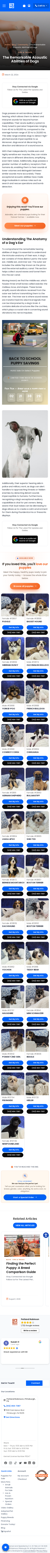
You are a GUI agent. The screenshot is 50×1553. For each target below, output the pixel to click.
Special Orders (8, 1502)
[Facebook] (6, 1463)
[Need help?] (5, 1547)
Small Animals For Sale (9, 1487)
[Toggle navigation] (4, 5)
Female (9, 618)
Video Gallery (7, 1507)
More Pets (5, 1482)
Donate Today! (8, 1524)
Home (7, 45)
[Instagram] (10, 1463)
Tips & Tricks (25, 52)
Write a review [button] (30, 1330)
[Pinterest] (34, 1463)
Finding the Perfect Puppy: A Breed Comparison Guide (21, 1267)
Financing (5, 1521)
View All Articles (25, 1225)
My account (23, 1475)
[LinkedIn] (29, 1463)
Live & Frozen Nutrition (9, 1496)
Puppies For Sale (6, 1477)
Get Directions (13, 1417)
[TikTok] (15, 1463)
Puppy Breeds (7, 1517)
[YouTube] (25, 1463)
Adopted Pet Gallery (7, 1512)
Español (7, 1531)
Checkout (22, 1479)
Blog (14, 45)
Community (23, 45)
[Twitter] (20, 1463)
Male (33, 662)
